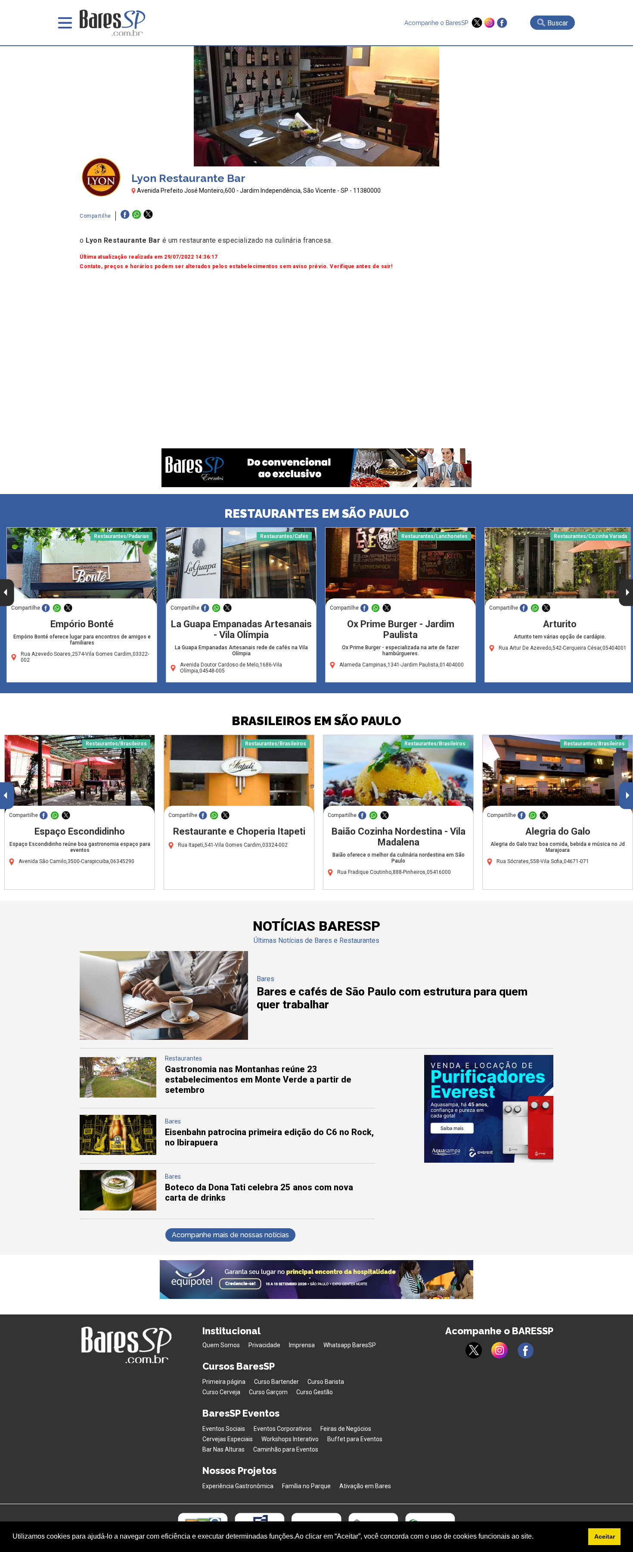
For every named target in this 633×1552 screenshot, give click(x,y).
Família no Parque (306, 1486)
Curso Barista (325, 1381)
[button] (536, 1537)
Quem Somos (221, 1345)
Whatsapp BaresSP (349, 1345)
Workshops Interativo (290, 1439)
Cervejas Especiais (227, 1439)
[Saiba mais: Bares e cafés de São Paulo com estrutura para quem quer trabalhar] (164, 1037)
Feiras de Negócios (345, 1428)
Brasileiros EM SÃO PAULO (316, 721)
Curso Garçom (268, 1392)
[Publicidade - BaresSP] (488, 1109)
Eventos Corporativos (283, 1428)
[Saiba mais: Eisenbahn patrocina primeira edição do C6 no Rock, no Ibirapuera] (118, 1152)
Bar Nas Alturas (223, 1449)
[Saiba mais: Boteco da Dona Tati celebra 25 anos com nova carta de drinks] (118, 1208)
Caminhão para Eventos (285, 1449)
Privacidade (264, 1345)
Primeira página (223, 1381)
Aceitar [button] (604, 1536)
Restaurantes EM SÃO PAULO (316, 514)
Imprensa (302, 1345)
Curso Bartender (276, 1381)
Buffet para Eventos (354, 1439)
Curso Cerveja (221, 1392)
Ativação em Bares (365, 1486)
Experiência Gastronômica (237, 1486)
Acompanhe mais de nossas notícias (230, 1235)
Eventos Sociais (223, 1428)
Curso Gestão (314, 1392)
